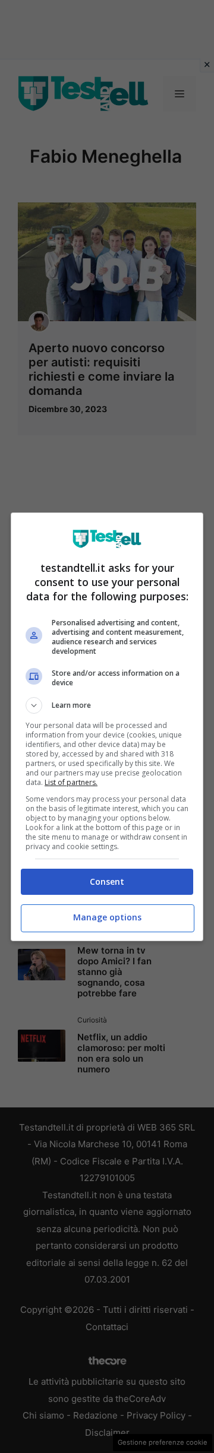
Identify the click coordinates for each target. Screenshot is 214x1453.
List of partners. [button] (71, 782)
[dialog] (107, 726)
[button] (107, 705)
